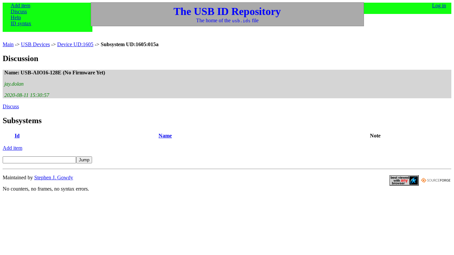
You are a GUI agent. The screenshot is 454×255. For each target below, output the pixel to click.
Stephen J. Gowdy (53, 177)
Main (8, 44)
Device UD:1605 (75, 44)
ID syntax (21, 23)
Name (165, 135)
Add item (20, 5)
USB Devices (35, 44)
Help (16, 17)
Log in (439, 5)
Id (17, 135)
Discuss (19, 11)
